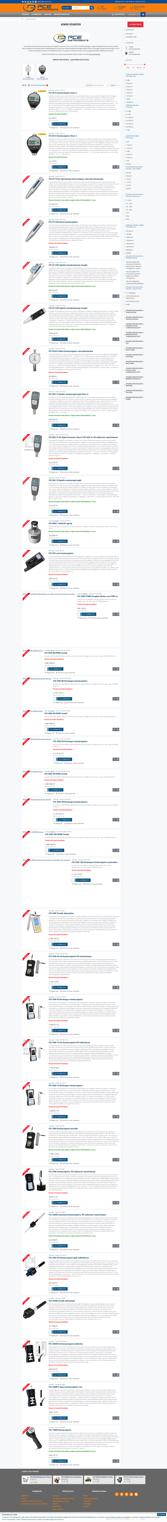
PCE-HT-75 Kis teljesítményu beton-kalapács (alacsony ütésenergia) (76, 179)
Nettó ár (129, 60)
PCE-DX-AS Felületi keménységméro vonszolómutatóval (71, 351)
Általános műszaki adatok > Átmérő (135, 398)
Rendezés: (89, 85)
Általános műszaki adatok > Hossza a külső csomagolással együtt (135, 370)
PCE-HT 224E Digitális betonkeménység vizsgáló (68, 308)
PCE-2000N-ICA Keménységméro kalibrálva (66, 1344)
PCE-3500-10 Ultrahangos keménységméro (66, 1085)
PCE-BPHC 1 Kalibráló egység (60, 523)
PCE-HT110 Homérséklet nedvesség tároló (134, 1477)
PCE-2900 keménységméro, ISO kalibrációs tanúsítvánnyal (72, 1171)
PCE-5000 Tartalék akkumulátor (61, 913)
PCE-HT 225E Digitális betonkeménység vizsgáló (68, 265)
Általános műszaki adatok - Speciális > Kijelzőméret (135, 168)
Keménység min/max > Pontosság (132, 137)
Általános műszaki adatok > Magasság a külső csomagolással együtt (135, 334)
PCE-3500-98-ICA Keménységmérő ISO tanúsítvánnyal (70, 956)
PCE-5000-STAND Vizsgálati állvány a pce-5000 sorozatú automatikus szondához (98, 596)
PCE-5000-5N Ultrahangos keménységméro (70, 741)
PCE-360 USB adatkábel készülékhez (103, 1477)
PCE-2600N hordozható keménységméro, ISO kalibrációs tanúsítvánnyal (77, 1215)
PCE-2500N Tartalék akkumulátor (62, 1301)
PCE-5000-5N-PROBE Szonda (55, 713)
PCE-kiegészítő (55, 521)
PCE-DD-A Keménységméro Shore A (63, 136)
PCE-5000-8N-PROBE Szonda (55, 653)
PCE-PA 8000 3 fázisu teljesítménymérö (71, 1477)
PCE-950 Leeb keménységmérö (61, 553)
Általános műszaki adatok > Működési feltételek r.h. (135, 378)
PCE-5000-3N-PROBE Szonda (55, 774)
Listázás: (113, 85)
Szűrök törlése (136, 24)
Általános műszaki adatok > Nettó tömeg (135, 362)
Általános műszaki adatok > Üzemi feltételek (135, 311)
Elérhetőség (130, 30)
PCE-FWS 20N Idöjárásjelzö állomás (40, 1477)
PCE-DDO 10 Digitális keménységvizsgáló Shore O (68, 394)
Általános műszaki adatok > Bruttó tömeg (135, 349)
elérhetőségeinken (94, 54)
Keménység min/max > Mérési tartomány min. (135, 75)
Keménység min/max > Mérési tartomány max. (135, 226)
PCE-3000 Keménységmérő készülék (63, 1128)
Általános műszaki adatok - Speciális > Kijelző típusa (135, 288)
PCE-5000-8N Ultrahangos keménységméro (70, 681)
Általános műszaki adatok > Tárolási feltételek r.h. (135, 195)
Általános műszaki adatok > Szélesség (135, 391)
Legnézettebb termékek (30, 1471)
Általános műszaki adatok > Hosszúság (135, 356)
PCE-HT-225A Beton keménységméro (63, 222)
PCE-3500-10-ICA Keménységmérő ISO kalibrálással (69, 1042)
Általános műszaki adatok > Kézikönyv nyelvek (135, 257)
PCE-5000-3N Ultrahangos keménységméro (70, 802)
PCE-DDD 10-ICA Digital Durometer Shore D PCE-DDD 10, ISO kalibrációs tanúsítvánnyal (83, 437)
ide (51, 1519)
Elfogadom (161, 1514)
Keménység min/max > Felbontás (132, 106)
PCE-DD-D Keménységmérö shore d (63, 93)
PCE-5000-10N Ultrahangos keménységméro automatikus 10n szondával (95, 862)
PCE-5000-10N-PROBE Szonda (57, 834)
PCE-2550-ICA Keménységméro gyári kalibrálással (69, 1258)
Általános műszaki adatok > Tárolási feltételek (135, 318)
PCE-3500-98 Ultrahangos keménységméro (66, 999)
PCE (53, 90)
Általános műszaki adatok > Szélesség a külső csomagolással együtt (135, 326)
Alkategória (129, 43)
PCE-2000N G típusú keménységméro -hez (65, 1387)
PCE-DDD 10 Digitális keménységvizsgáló (65, 480)
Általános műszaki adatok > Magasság (135, 385)
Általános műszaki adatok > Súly (135, 342)
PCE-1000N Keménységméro (60, 1430)
